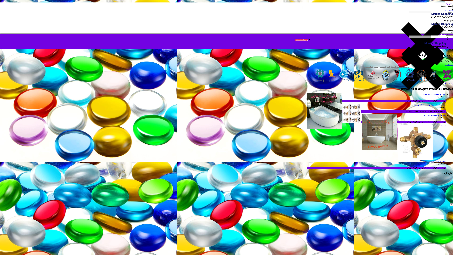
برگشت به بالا (449, 84)
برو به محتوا (449, 1)
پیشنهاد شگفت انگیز (301, 40)
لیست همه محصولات (439, 37)
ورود (451, 10)
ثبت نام (447, 10)
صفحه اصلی (442, 35)
